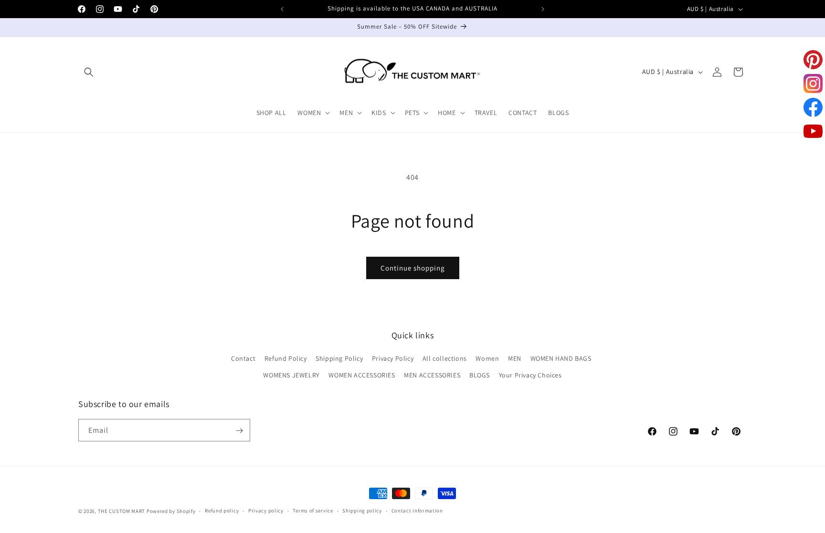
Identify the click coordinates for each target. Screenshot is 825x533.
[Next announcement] (542, 9)
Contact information (417, 510)
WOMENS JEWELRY (291, 375)
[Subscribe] (239, 430)
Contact (243, 359)
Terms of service (313, 510)
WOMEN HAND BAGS (561, 359)
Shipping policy (362, 510)
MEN (514, 359)
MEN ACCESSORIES (432, 375)
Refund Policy (285, 359)
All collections (445, 359)
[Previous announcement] (282, 9)
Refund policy (222, 510)
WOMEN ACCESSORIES (361, 375)
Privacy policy (266, 510)
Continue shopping (413, 267)
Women (487, 359)
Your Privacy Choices (530, 375)
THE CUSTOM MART (122, 511)
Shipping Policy (339, 359)
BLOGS (479, 375)
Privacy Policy (392, 359)
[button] (88, 72)
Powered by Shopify (171, 511)
